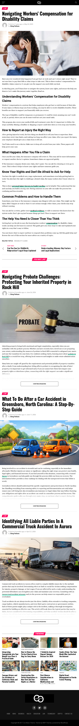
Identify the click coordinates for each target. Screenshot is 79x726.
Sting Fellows (14, 26)
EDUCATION (37, 714)
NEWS (14, 714)
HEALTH (29, 714)
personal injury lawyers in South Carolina (28, 186)
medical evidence (37, 211)
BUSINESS (21, 714)
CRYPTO (60, 714)
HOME (8, 714)
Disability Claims (21, 241)
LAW (44, 714)
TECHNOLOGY (51, 714)
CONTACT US (68, 714)
